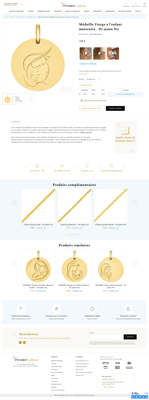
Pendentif (58, 11)
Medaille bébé (32, 17)
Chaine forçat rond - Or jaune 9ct (38, 225)
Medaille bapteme (17, 11)
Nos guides (79, 369)
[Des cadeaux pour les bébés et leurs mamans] (25, 358)
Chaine (30, 11)
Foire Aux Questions (82, 363)
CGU (70, 395)
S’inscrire (130, 337)
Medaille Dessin (125, 11)
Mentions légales (60, 395)
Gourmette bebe (43, 11)
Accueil (6, 17)
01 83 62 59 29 (108, 379)
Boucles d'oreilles (73, 11)
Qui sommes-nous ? (82, 360)
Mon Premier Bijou (96, 34)
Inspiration (110, 11)
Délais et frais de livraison (84, 372)
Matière (81, 79)
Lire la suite (83, 74)
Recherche (126, 6)
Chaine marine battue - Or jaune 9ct (110, 225)
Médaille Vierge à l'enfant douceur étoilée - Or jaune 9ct (38, 286)
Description (15, 121)
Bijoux (86, 11)
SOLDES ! (138, 11)
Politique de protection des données (83, 395)
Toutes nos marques (58, 390)
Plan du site (79, 375)
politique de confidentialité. (126, 342)
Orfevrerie (97, 11)
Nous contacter (109, 387)
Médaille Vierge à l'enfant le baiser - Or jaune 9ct (74, 286)
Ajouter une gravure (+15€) (91, 108)
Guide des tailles (87, 85)
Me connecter (136, 6)
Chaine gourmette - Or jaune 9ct (74, 225)
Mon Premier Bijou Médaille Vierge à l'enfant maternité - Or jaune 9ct (59, 17)
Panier (145, 6)
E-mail (92, 333)
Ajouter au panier (115, 108)
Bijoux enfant (21, 17)
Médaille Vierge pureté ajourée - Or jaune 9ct (110, 286)
